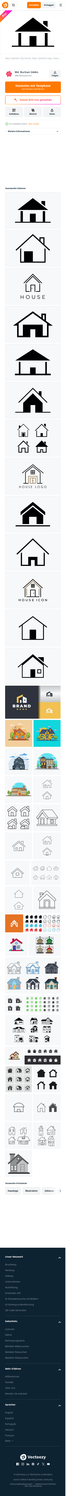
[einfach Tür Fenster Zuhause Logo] (32, 700)
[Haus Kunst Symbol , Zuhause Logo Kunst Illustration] (32, 360)
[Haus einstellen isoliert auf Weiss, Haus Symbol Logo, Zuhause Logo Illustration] (32, 436)
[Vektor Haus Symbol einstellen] (14, 1195)
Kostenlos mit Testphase (33, 87)
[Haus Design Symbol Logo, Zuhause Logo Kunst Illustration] (32, 398)
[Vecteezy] (5, 5)
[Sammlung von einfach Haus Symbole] (23, 1090)
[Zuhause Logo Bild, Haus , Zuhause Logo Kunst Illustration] (32, 284)
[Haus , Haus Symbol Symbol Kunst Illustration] (32, 512)
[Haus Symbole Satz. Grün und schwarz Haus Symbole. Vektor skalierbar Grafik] (23, 1214)
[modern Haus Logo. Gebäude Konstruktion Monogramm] (42, 1062)
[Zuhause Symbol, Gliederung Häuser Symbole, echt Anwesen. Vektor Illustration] (18, 928)
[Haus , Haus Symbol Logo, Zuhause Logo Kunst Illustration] (32, 474)
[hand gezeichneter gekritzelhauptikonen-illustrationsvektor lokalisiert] (18, 1420)
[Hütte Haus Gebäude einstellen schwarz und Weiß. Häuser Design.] (32, 1239)
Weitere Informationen (19, 129)
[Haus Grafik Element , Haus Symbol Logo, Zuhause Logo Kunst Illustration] (32, 664)
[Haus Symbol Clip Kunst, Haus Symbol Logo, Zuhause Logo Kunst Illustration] (32, 208)
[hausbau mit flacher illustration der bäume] (18, 731)
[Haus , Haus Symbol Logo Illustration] (32, 588)
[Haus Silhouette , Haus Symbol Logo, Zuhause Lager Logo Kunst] (32, 322)
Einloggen (49, 5)
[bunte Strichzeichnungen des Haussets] (21, 1135)
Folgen (55, 75)
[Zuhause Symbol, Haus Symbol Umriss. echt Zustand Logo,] (18, 900)
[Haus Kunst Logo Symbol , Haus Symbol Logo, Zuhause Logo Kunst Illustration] (32, 626)
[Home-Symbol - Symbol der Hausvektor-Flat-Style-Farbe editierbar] (18, 1336)
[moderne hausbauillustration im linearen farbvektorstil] (18, 788)
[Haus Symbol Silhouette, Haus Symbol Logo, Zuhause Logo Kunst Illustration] (32, 550)
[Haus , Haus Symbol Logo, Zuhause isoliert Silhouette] (32, 246)
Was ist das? (33, 123)
